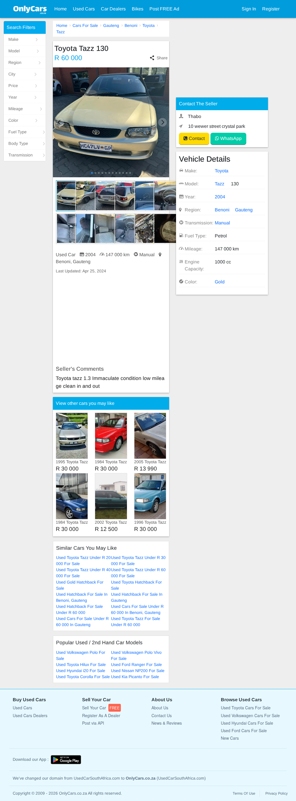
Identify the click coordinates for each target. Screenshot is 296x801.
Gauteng (111, 25)
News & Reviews (166, 723)
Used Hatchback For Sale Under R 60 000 (79, 609)
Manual (222, 222)
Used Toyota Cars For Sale (246, 707)
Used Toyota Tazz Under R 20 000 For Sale (83, 560)
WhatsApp (230, 138)
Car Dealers (113, 8)
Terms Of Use (244, 793)
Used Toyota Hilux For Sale (81, 664)
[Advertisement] (111, 319)
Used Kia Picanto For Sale (135, 676)
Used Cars (84, 8)
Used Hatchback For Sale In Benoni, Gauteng (82, 597)
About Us (159, 707)
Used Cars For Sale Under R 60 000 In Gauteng (82, 621)
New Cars (230, 738)
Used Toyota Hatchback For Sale (136, 585)
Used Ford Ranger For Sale (136, 664)
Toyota (149, 25)
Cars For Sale (85, 25)
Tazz (60, 31)
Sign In (249, 8)
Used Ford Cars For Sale (244, 730)
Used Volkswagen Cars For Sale (250, 715)
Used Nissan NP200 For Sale (137, 670)
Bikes (137, 8)
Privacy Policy (276, 793)
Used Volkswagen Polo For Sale (80, 655)
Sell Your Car (101, 707)
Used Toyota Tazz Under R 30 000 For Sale (138, 560)
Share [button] (162, 58)
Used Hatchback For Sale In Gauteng (136, 597)
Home (60, 8)
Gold (220, 281)
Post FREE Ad (164, 8)
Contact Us (161, 715)
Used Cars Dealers (30, 715)
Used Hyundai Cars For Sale (247, 723)
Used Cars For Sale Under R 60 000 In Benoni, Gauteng (137, 609)
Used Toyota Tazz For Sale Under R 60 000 (135, 621)
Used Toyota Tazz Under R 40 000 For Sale (83, 572)
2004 (220, 196)
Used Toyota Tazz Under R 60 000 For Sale (138, 572)
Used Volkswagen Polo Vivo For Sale (136, 655)
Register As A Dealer (101, 715)
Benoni (131, 25)
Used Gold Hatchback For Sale (79, 585)
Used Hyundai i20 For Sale (80, 670)
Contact (196, 138)
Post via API (93, 723)
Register (271, 8)
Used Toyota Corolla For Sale (83, 676)
